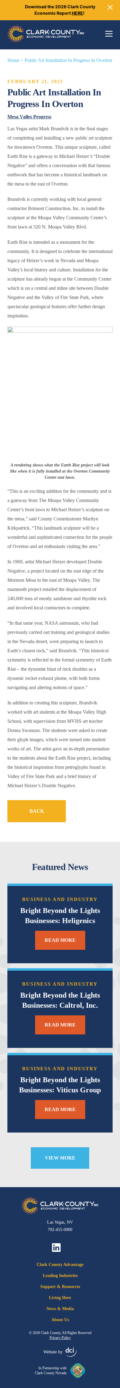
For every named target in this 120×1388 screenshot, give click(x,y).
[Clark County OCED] (45, 33)
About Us (60, 1319)
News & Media (60, 1308)
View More (60, 1157)
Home (13, 60)
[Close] (110, 7)
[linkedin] (56, 1247)
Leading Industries (60, 1275)
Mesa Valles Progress (29, 116)
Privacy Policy (60, 1338)
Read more (60, 940)
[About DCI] (71, 1352)
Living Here (60, 1297)
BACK (37, 811)
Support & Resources (60, 1286)
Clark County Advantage (60, 1264)
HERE (77, 13)
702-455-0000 (60, 1229)
